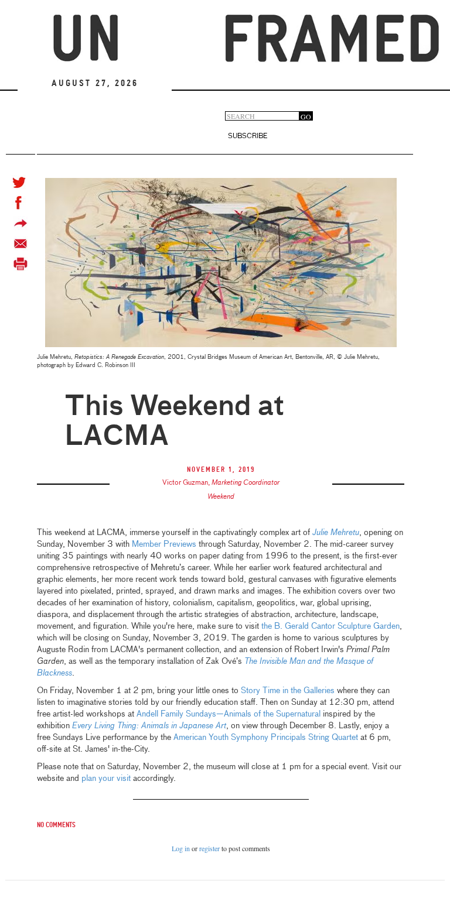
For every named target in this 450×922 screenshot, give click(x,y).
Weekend (220, 497)
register (209, 848)
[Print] (20, 264)
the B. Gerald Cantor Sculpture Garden (330, 626)
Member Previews (164, 544)
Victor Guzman (185, 482)
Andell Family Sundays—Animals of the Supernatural (229, 714)
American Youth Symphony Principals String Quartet (265, 738)
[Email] (20, 244)
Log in (181, 848)
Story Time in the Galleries (288, 691)
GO (306, 116)
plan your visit (106, 778)
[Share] (20, 223)
